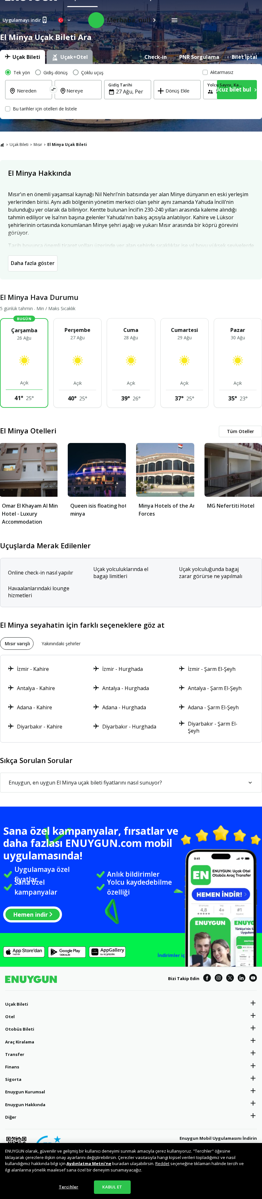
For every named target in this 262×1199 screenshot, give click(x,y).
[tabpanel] (131, 91)
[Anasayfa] (2, 144)
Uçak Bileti (19, 144)
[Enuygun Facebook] (207, 979)
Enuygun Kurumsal (25, 1092)
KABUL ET (112, 1187)
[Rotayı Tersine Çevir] (53, 90)
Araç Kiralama (19, 1042)
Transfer (14, 1054)
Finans (12, 1067)
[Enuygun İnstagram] (218, 979)
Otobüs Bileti (19, 1029)
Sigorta (13, 1079)
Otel (10, 1016)
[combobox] (32, 95)
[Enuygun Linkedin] (241, 979)
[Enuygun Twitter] (230, 979)
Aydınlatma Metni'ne (88, 1163)
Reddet (162, 1163)
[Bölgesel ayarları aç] (65, 20)
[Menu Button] (174, 20)
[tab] (22, 57)
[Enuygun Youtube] (253, 979)
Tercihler (68, 1187)
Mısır (38, 144)
